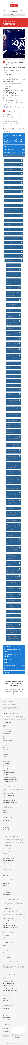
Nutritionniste (10, 339)
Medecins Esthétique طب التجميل (12, 650)
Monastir (8, 191)
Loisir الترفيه (8, 659)
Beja (7, 256)
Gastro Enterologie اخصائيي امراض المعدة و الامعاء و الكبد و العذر (12, 465)
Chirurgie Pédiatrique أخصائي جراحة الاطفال (12, 534)
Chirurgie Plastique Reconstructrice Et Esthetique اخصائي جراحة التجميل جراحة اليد (13, 527)
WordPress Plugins (7, 829)
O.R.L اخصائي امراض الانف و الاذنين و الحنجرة (13, 333)
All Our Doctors (6, 733)
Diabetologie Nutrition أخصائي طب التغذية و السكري (12, 494)
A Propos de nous (7, 731)
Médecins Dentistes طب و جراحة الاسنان (12, 655)
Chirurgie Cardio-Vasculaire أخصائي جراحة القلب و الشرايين (13, 570)
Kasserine (8, 224)
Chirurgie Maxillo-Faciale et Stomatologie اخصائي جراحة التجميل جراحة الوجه (13, 549)
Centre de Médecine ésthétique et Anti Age (12, 583)
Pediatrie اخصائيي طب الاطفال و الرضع (12, 305)
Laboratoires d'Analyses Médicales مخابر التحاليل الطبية (13, 438)
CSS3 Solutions (6, 820)
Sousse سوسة (9, 174)
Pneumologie (10, 299)
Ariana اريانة (9, 260)
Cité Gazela (10, 508)
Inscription (5, 756)
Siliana (7, 178)
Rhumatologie (10, 269)
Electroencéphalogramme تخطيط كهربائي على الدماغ (13, 487)
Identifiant (6, 1028)
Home (4, 752)
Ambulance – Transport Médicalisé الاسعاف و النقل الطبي (13, 638)
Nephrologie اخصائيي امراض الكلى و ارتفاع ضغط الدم (13, 357)
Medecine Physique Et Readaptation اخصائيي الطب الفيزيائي (12, 402)
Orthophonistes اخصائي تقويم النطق (12, 315)
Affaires (6, 672)
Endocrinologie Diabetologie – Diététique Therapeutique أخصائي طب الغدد (13, 480)
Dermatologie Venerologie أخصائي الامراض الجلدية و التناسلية (13, 502)
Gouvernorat (5, 749)
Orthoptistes (10, 310)
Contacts (5, 745)
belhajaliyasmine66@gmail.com (15, 108)
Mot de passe (6, 1031)
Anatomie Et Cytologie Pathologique (12, 631)
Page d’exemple (6, 761)
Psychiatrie (10, 287)
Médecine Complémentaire (11, 431)
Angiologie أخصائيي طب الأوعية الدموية (12, 625)
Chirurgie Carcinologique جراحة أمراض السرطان (13, 577)
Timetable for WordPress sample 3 (10, 777)
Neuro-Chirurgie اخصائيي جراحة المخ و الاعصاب (13, 350)
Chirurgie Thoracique (12, 520)
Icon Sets (5, 823)
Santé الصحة (8, 156)
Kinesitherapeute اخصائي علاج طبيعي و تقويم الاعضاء (13, 445)
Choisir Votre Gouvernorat (8, 740)
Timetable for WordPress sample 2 (10, 775)
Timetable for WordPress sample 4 (10, 779)
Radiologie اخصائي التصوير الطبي (13, 274)
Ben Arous (8, 251)
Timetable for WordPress (8, 772)
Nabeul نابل (8, 187)
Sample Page (5, 765)
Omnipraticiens (10, 328)
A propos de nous (7, 729)
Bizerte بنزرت (9, 247)
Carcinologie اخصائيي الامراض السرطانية (12, 595)
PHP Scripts (5, 825)
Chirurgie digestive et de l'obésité (13, 563)
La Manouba (9, 215)
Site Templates (6, 827)
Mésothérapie (10, 376)
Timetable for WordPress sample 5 (10, 781)
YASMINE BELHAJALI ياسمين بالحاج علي (14, 63)
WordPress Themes (7, 832)
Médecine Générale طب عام (13, 414)
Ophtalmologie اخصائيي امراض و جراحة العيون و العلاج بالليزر (12, 322)
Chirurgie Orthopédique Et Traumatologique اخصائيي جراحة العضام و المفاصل (13, 541)
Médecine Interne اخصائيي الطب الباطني (13, 408)
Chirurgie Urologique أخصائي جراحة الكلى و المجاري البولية (12, 514)
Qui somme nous (6, 763)
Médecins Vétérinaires (12, 390)
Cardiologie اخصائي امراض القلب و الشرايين (13, 589)
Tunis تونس (8, 165)
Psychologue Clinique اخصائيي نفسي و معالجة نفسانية (12, 281)
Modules (5, 759)
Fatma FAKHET (11, 111)
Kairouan (8, 229)
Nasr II (8, 363)
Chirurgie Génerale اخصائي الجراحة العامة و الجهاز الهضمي (12, 556)
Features (5, 747)
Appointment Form (7, 736)
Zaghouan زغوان (10, 160)
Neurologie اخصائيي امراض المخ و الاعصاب (13, 344)
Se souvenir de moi (18, 1035)
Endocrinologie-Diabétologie (11, 472)
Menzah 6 (9, 381)
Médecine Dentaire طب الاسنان (12, 425)
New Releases (6, 810)
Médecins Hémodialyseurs (11, 395)
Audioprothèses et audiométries (12, 605)
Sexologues (10, 265)
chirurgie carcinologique (12, 669)
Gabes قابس (9, 242)
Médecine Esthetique (12, 420)
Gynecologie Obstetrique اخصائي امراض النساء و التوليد (13, 458)
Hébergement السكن (10, 666)
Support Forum (16, 717)
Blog (4, 738)
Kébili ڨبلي (8, 220)
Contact (4, 743)
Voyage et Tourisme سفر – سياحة (12, 136)
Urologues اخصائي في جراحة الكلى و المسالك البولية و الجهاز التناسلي (13, 141)
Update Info (5, 812)
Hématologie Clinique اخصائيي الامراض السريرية (13, 451)
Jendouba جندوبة (9, 233)
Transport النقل (9, 149)
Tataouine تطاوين (10, 169)
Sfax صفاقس (9, 183)
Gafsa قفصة (8, 238)
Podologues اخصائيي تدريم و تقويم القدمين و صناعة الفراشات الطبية (13, 293)
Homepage (5, 754)
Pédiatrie (7, 646)
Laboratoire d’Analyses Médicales (11, 210)
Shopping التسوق (9, 153)
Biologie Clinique (11, 600)
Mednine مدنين (9, 200)
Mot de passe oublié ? (16, 1037)
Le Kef (7, 205)
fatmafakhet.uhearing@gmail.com (15, 128)
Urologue (7, 146)
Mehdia (7, 196)
